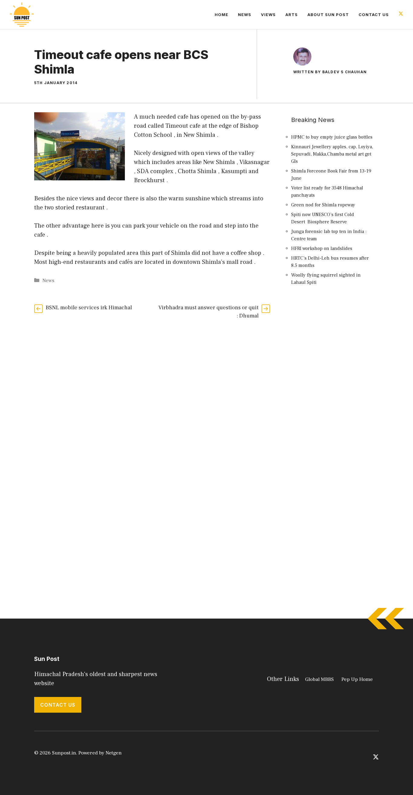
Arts (291, 14)
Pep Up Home (357, 679)
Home (221, 14)
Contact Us (374, 14)
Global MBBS (319, 679)
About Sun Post (328, 14)
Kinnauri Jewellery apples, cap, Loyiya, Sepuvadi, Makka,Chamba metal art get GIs (332, 154)
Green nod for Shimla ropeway (323, 205)
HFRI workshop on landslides (321, 248)
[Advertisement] (333, 401)
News (244, 14)
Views (268, 14)
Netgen (114, 753)
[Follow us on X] (400, 14)
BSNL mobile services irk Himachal (89, 307)
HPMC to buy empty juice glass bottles (331, 137)
